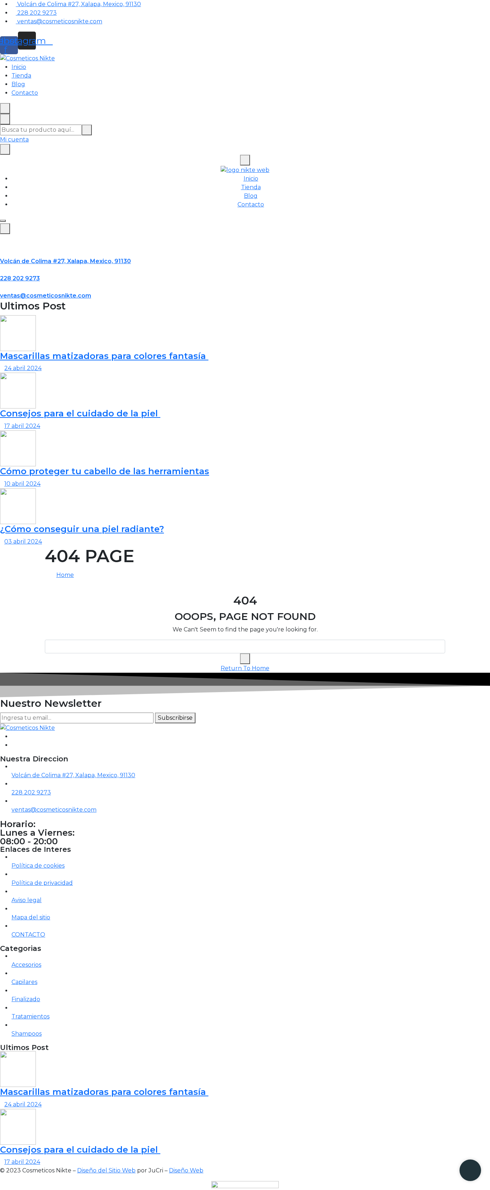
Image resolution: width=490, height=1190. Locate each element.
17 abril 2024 (22, 426)
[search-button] (87, 130)
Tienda (21, 75)
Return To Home (245, 668)
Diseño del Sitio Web (106, 1170)
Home (65, 574)
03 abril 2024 (23, 541)
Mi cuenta (14, 139)
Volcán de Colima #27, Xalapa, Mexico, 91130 (65, 261)
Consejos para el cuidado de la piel (80, 413)
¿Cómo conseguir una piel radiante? (82, 529)
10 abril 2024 (22, 483)
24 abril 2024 (23, 368)
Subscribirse (175, 717)
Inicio (18, 67)
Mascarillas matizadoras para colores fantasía (104, 356)
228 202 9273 (20, 278)
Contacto (24, 92)
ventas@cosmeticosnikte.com (45, 295)
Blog (18, 84)
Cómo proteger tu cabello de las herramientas (104, 471)
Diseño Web (186, 1170)
